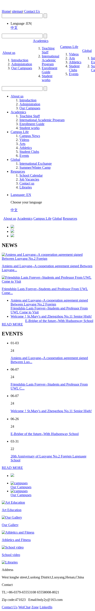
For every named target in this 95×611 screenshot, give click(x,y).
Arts (72, 58)
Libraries (25, 187)
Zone (35, 607)
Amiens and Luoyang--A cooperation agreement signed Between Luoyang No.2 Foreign (49, 302)
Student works (47, 78)
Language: (21, 195)
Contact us (26, 183)
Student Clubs (74, 68)
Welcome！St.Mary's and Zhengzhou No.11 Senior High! (51, 316)
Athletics (75, 62)
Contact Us (32, 11)
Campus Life (69, 47)
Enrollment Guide (49, 70)
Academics (40, 41)
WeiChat (24, 607)
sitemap (17, 11)
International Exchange (35, 163)
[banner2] (12, 231)
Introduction (19, 60)
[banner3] (12, 236)
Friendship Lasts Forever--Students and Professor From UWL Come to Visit (49, 310)
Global (87, 51)
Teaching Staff (48, 50)
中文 (14, 27)
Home (6, 11)
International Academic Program (50, 60)
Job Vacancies (29, 179)
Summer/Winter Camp (35, 167)
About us (8, 53)
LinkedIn (46, 607)
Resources (18, 171)
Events (73, 74)
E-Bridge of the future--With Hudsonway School (59, 321)
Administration (21, 64)
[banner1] (12, 227)
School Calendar (31, 175)
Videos (74, 54)
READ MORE (12, 324)
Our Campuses (21, 68)
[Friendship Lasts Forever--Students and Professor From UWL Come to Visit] (47, 281)
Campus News (29, 136)
